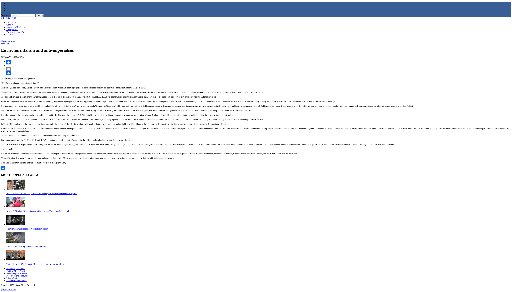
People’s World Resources (17, 276)
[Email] (258, 69)
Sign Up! (5, 44)
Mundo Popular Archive (16, 273)
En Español (11, 22)
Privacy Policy (12, 278)
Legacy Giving (12, 29)
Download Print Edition (16, 280)
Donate (9, 34)
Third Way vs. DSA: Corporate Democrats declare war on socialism (35, 264)
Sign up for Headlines (15, 27)
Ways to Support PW (15, 32)
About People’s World (15, 268)
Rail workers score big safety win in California (26, 246)
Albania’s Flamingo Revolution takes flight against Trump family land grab (37, 211)
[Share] (258, 62)
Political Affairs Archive (16, 271)
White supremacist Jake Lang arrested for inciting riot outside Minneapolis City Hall (41, 193)
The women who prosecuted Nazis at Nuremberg (27, 229)
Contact (9, 25)
